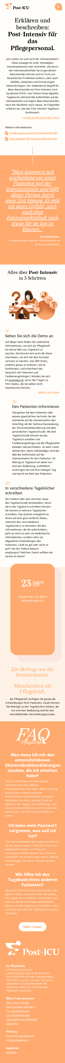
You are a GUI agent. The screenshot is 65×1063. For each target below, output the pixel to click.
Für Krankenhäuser (18, 1011)
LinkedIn (11, 1052)
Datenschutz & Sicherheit (21, 1019)
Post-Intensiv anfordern (20, 1006)
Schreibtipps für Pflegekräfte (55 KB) (33, 138)
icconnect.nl (16, 380)
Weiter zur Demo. (49, 392)
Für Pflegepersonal (18, 1015)
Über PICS (12, 1023)
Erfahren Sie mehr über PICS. (41, 117)
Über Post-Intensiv (17, 1002)
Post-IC (19, 6)
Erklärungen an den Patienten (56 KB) (34, 133)
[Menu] (58, 7)
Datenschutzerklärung (20, 1035)
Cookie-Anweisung (17, 1040)
